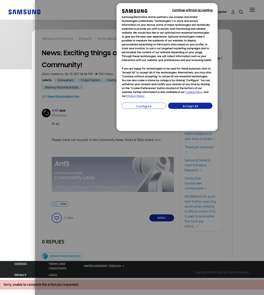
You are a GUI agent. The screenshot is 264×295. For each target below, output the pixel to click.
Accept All (190, 106)
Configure (144, 106)
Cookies (20, 264)
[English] (24, 12)
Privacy (20, 275)
